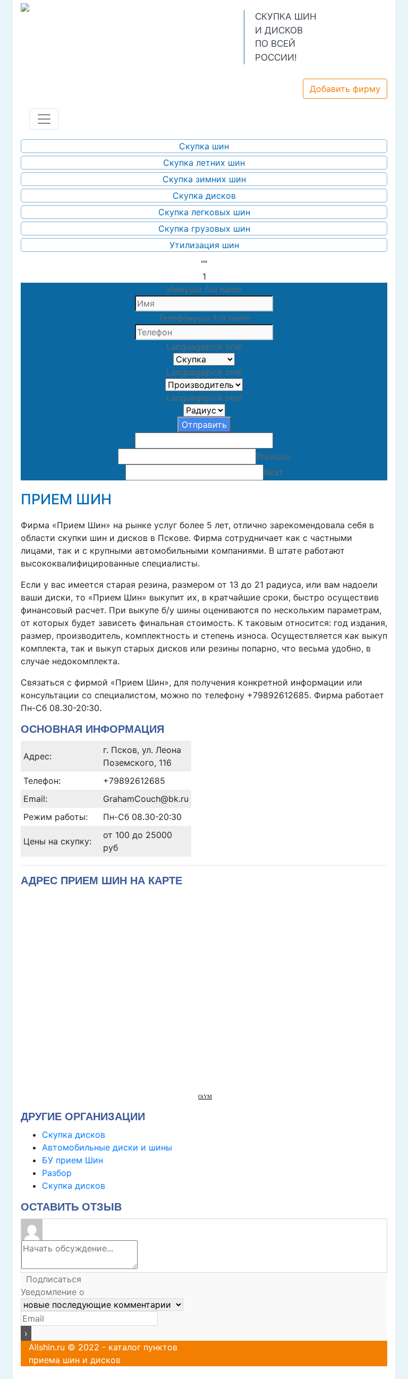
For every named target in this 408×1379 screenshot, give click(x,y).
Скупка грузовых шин (204, 228)
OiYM (205, 1096)
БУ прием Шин (72, 1160)
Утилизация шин (204, 245)
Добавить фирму (345, 88)
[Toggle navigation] (44, 119)
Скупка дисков (204, 195)
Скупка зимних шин (204, 179)
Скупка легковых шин (204, 212)
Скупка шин (204, 146)
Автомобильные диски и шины (107, 1147)
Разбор (57, 1173)
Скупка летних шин (204, 162)
